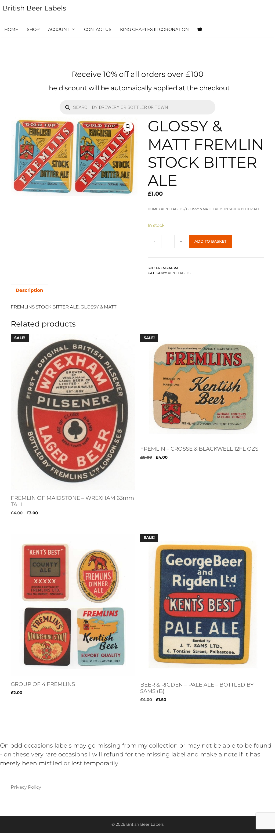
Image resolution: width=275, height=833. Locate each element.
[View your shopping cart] (199, 29)
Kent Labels (172, 209)
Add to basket (210, 241)
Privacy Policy (26, 787)
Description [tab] (29, 290)
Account (58, 29)
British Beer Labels (34, 8)
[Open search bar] (215, 29)
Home (11, 29)
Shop (33, 29)
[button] (128, 126)
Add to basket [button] (27, 524)
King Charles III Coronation (154, 29)
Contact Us (97, 29)
